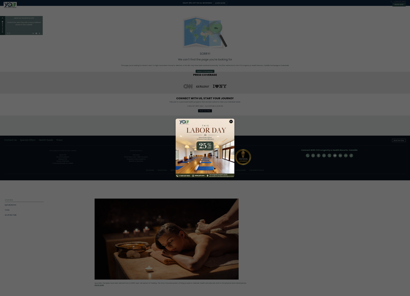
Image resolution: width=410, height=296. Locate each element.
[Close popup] (231, 121)
